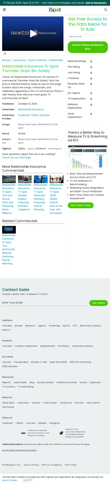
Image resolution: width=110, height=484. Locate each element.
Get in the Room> (96, 2)
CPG (74, 325)
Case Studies (20, 382)
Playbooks (95, 382)
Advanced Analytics (82, 346)
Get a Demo (93, 402)
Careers (36, 402)
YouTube (44, 115)
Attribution (63, 346)
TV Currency (8, 386)
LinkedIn (42, 423)
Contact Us (66, 402)
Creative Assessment (26, 346)
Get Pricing (8, 407)
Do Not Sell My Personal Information (19, 450)
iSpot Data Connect (90, 325)
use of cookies (9, 480)
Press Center (50, 402)
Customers (23, 402)
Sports (66, 325)
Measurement (47, 346)
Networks (30, 325)
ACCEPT (27, 480)
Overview (7, 325)
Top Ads (6, 362)
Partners (79, 402)
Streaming (54, 325)
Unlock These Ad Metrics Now (87, 47)
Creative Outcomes (66, 382)
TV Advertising (25, 386)
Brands (18, 325)
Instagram (54, 423)
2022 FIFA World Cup (80, 362)
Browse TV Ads (39, 362)
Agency (42, 325)
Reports (6, 382)
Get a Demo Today (81, 205)
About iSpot (8, 402)
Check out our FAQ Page (16, 157)
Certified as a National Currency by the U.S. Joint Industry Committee (38, 433)
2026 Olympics (10, 366)
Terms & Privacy (31, 465)
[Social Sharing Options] (5, 54)
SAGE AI (6, 329)
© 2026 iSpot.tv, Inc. (11, 465)
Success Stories (45, 382)
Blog (32, 382)
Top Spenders (21, 362)
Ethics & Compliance (52, 465)
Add (4, 143)
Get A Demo (98, 302)
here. (87, 444)
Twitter (34, 115)
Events (83, 382)
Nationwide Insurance (30, 109)
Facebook (23, 115)
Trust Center (71, 465)
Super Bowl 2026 (58, 362)
